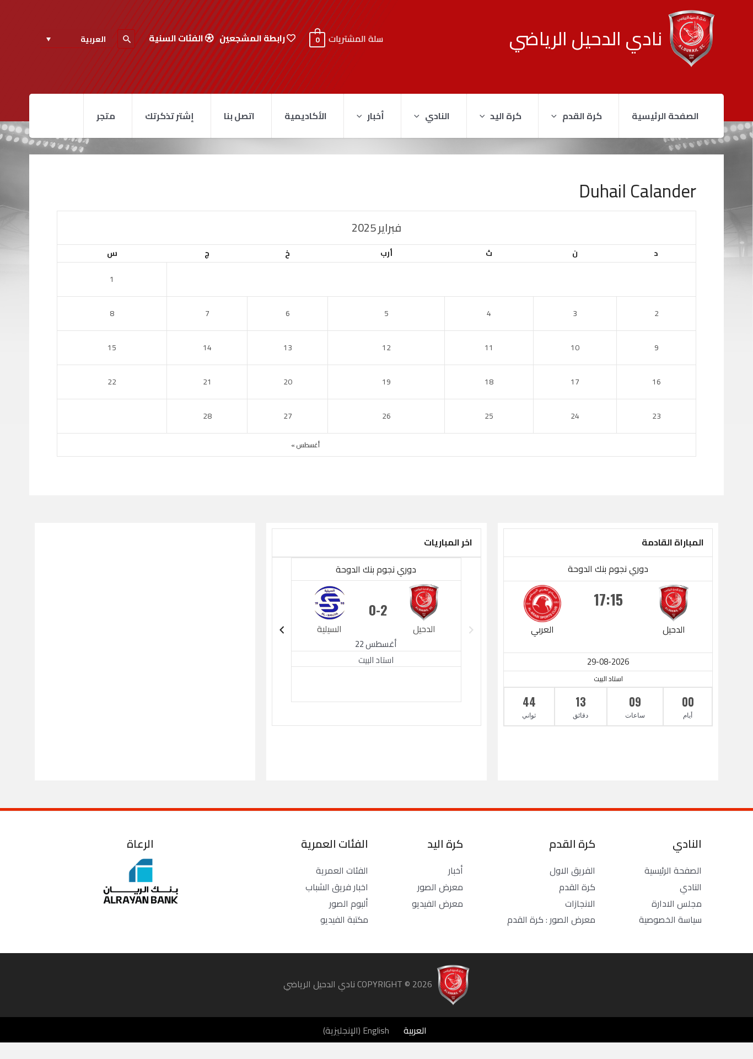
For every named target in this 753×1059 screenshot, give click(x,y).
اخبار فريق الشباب (336, 887)
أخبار (375, 116)
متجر (105, 116)
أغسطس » (305, 444)
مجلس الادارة (677, 903)
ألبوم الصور (348, 903)
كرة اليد (505, 116)
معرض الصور (440, 887)
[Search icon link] (126, 39)
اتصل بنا (239, 116)
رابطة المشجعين (253, 38)
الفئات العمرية (342, 870)
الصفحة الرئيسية (665, 116)
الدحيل (674, 629)
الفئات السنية (177, 38)
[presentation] (556, 115)
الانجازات (580, 903)
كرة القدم (582, 116)
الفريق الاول (572, 870)
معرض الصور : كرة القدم (551, 919)
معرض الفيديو (437, 903)
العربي (542, 629)
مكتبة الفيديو (344, 919)
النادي (437, 116)
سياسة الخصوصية (670, 919)
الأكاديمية (305, 116)
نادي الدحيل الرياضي (585, 38)
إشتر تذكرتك (169, 116)
